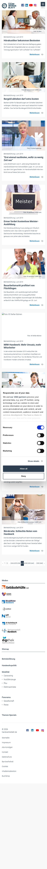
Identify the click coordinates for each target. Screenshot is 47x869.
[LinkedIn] (26, 5)
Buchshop (6, 776)
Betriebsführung (8, 659)
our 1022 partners (18, 397)
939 (37, 563)
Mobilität (5, 672)
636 (18, 563)
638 (25, 563)
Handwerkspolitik (9, 665)
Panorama (6, 697)
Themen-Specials (9, 715)
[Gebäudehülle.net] (23, 587)
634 (12, 563)
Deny (23, 476)
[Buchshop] (23, 623)
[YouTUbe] (31, 5)
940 (41, 563)
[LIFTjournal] (23, 616)
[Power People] (23, 594)
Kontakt (5, 752)
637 (22, 563)
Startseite (5, 738)
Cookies (5, 766)
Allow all (23, 469)
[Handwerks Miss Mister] (23, 601)
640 (32, 563)
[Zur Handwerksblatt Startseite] (9, 5)
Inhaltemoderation (9, 771)
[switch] (40, 435)
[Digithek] (23, 640)
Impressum (6, 742)
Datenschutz (7, 757)
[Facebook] (22, 5)
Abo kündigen (7, 747)
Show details (33, 461)
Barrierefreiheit (7, 762)
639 (29, 563)
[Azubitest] (23, 609)
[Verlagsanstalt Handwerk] (23, 630)
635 (15, 563)
